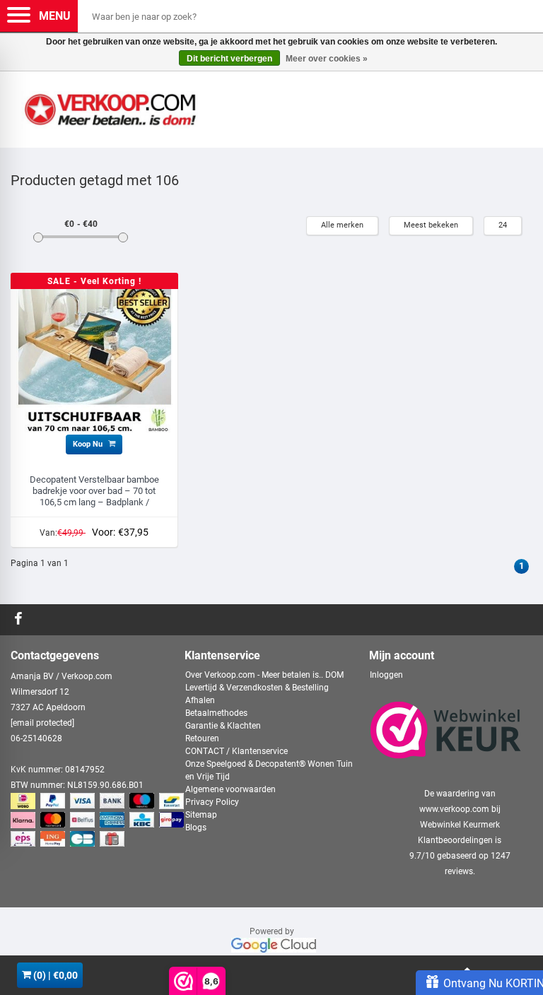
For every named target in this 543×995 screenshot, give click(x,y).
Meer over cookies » (327, 59)
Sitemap (201, 815)
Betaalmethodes (216, 713)
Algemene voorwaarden (230, 789)
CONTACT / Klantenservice (236, 751)
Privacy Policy (212, 802)
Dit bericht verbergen (229, 59)
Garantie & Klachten (223, 726)
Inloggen (386, 675)
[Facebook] (20, 619)
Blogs (195, 827)
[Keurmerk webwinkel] (446, 730)
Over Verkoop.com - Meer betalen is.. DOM (264, 675)
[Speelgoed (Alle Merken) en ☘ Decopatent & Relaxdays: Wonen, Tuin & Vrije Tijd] (109, 104)
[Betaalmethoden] (99, 821)
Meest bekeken (431, 225)
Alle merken (342, 225)
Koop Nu (89, 444)
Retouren (202, 738)
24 (502, 225)
